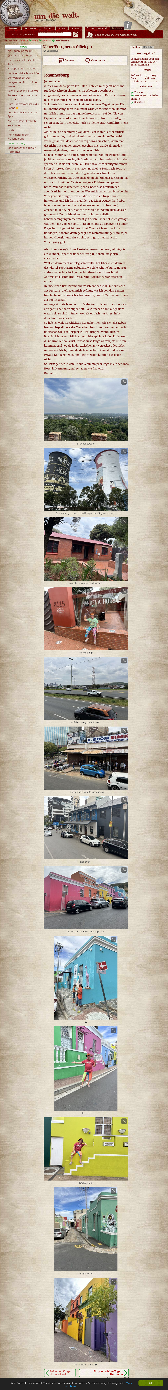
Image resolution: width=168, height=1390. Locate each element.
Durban (12, 130)
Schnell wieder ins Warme (23, 90)
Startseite (23, 40)
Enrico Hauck (53, 51)
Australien (31, 28)
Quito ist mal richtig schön (23, 55)
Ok (151, 1383)
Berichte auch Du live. (116, 34)
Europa (48, 28)
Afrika (75, 28)
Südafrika (46, 40)
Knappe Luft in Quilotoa (22, 68)
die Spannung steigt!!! (20, 50)
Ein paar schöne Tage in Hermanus (108, 1373)
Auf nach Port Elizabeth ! (22, 121)
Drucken (69, 60)
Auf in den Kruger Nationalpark (61, 1373)
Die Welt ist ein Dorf (19, 77)
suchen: (24, 34)
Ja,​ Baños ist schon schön (23, 73)
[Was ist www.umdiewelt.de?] (127, 25)
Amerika (13, 28)
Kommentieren (98, 60)
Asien (62, 28)
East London (15, 125)
